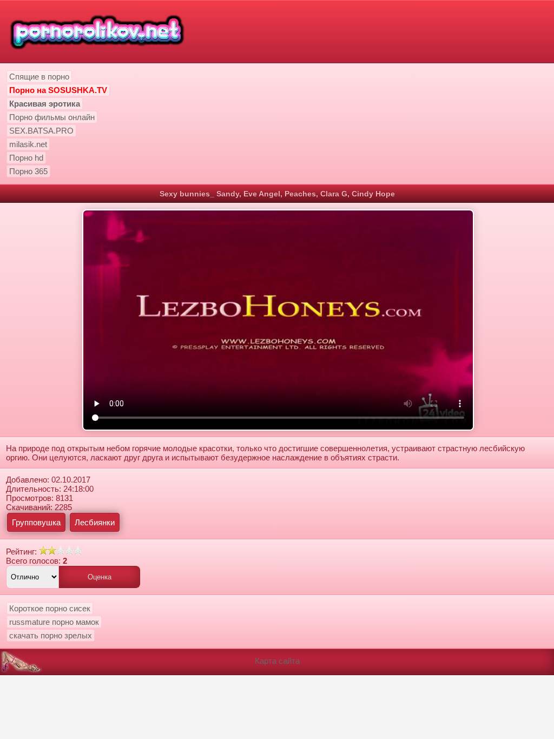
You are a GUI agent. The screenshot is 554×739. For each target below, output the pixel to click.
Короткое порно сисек (49, 608)
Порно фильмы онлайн (52, 117)
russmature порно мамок (54, 621)
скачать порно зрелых (50, 635)
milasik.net (28, 144)
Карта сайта (277, 660)
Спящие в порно (39, 76)
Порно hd (26, 157)
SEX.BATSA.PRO (41, 130)
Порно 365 (28, 171)
